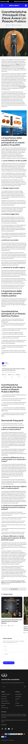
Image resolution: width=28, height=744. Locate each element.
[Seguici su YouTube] (9, 729)
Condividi (15, 589)
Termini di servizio (10, 642)
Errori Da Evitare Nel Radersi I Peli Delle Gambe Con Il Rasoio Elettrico (11, 621)
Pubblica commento (9, 662)
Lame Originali (18, 696)
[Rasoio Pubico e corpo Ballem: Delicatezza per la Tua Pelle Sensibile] (14, 123)
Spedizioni (3, 705)
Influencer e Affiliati (19, 705)
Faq (16, 701)
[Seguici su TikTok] (12, 729)
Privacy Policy (4, 698)
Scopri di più (3, 724)
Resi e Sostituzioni (4, 701)
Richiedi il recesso (4, 707)
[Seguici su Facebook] (2, 729)
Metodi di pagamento (5, 703)
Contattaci (17, 698)
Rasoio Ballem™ (18, 694)
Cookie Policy (4, 696)
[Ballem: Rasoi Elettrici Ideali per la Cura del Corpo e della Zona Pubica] (14, 370)
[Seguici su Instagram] (5, 729)
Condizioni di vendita (5, 694)
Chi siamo (17, 703)
